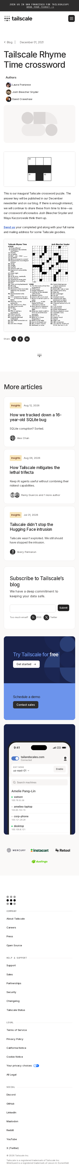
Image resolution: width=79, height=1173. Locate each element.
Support (11, 965)
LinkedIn (11, 1112)
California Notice (16, 1047)
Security (11, 992)
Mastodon (12, 1121)
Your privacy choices (19, 1065)
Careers (11, 927)
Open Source (14, 945)
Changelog (13, 1000)
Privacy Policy (15, 1039)
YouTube (12, 1139)
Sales (10, 974)
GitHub (10, 1103)
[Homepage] (17, 900)
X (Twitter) (13, 1148)
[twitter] (13, 339)
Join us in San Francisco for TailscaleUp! (39, 5)
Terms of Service (17, 1029)
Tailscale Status (16, 1009)
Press (10, 936)
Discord (11, 1094)
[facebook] (20, 339)
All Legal (11, 1074)
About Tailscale (16, 918)
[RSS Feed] (33, 617)
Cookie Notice (15, 1056)
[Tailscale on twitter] (46, 617)
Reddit (10, 1130)
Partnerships (14, 983)
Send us (9, 227)
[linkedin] (27, 339)
